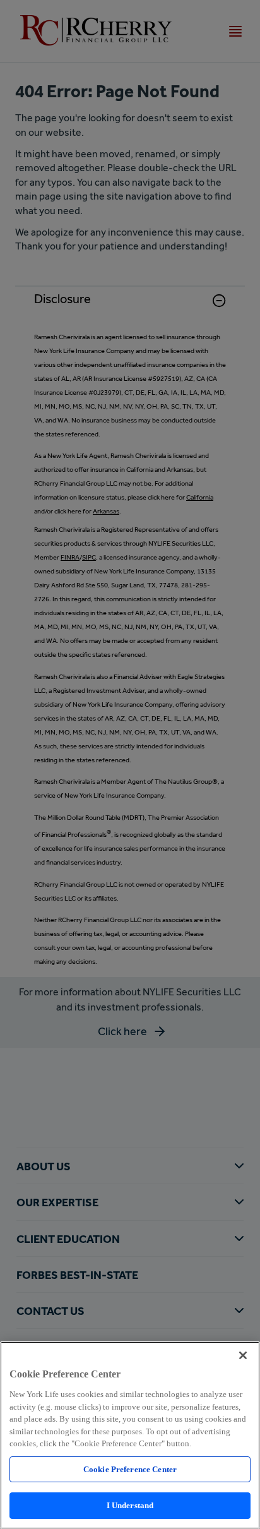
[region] (130, 1435)
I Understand (130, 1505)
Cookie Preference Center (130, 1469)
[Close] (243, 1355)
